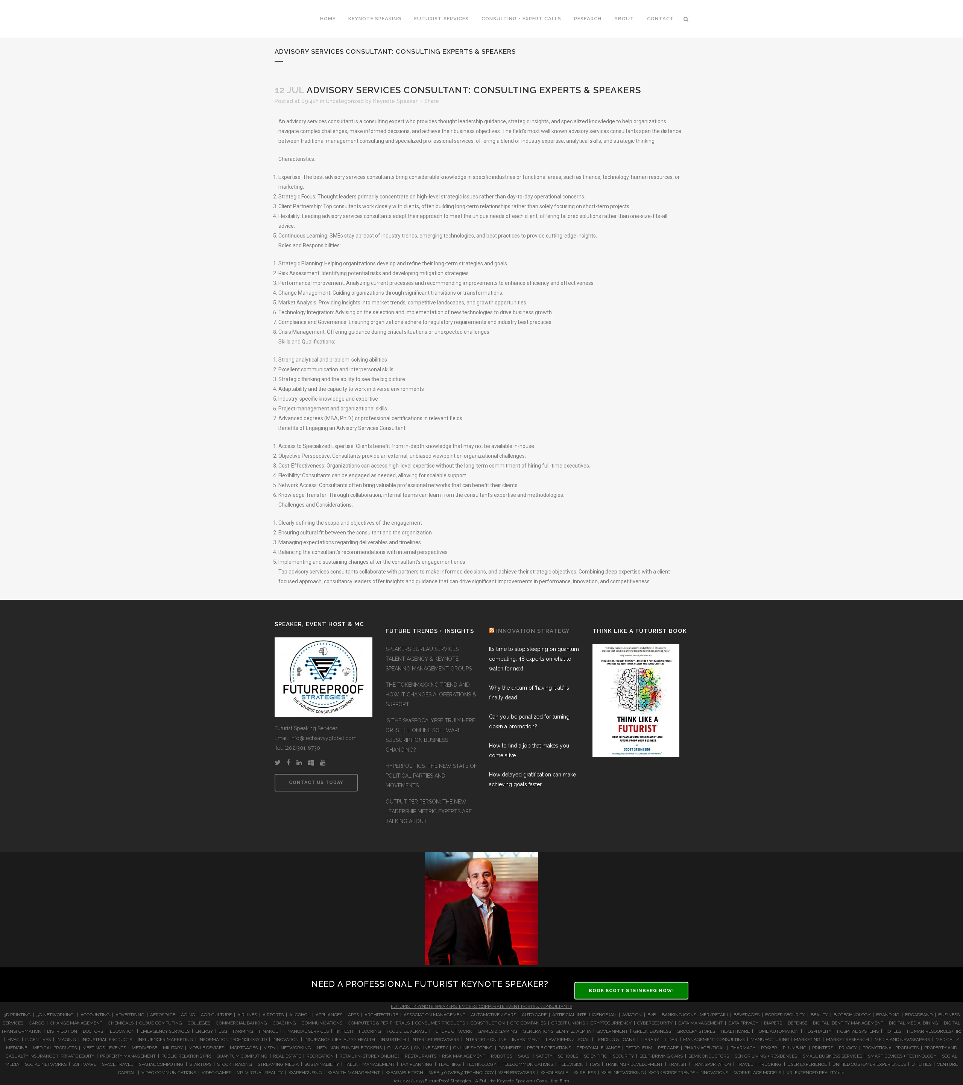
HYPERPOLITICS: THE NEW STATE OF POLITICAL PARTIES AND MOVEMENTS (431, 775)
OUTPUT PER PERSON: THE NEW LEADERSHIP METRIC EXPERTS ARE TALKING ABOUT (429, 811)
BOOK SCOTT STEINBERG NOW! (631, 990)
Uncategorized (345, 101)
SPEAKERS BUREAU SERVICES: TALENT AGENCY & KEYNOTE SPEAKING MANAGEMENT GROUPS (429, 659)
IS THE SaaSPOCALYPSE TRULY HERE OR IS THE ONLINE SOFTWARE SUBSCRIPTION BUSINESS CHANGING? (430, 735)
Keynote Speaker (395, 101)
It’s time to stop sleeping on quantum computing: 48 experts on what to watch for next (534, 659)
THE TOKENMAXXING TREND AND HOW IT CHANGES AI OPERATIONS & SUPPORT (431, 694)
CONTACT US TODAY (316, 782)
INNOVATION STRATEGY (533, 631)
